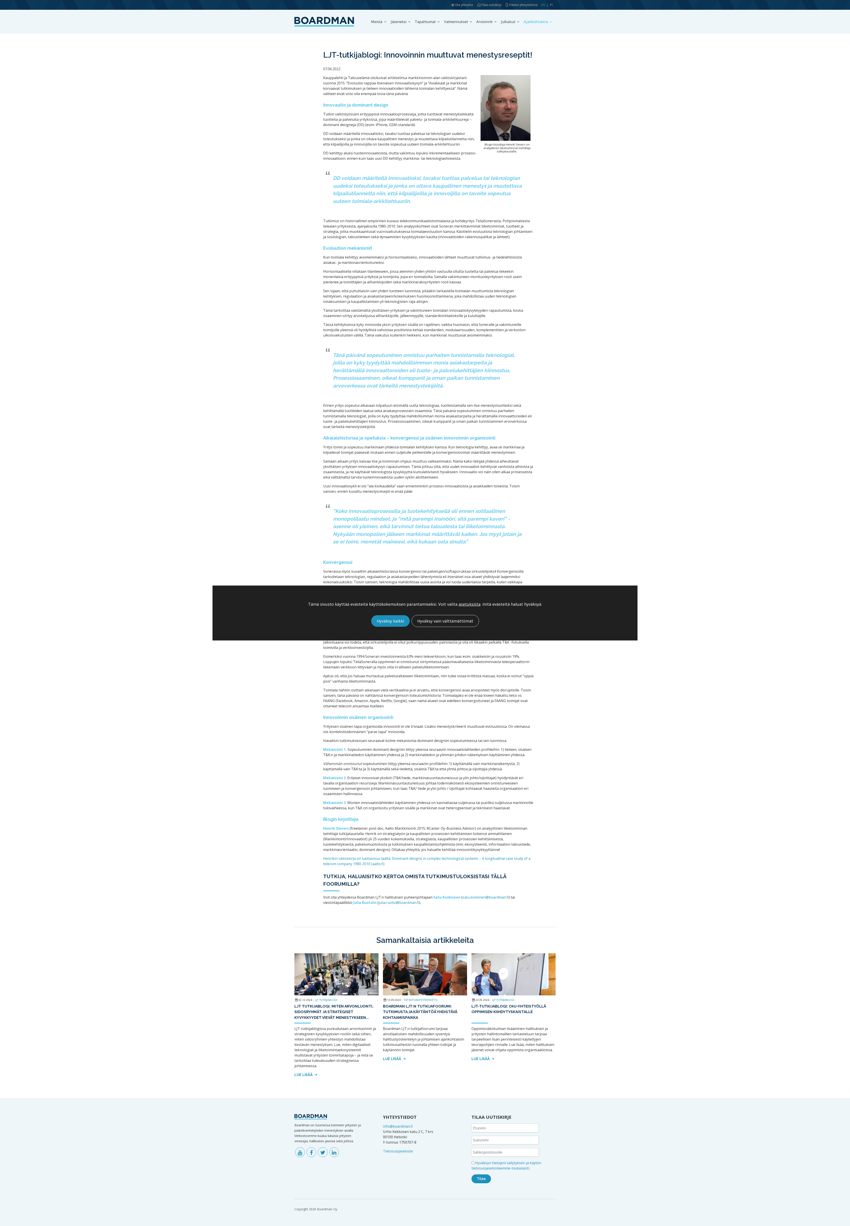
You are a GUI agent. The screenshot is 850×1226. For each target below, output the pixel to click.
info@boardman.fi (398, 1126)
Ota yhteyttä (464, 5)
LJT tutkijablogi (326, 1000)
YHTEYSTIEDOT (400, 1117)
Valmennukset (456, 21)
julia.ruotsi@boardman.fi (399, 902)
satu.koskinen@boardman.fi (485, 897)
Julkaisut (508, 21)
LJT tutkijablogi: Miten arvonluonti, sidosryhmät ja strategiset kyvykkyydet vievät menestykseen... (333, 1012)
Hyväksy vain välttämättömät (445, 621)
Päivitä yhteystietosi (523, 5)
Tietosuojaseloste (398, 1151)
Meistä (376, 21)
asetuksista (470, 604)
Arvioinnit (484, 21)
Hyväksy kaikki (390, 621)
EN (543, 5)
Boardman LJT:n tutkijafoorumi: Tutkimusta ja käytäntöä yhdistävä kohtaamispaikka (420, 1012)
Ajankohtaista (536, 21)
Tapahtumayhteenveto (420, 1000)
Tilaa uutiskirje (491, 5)
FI (551, 5)
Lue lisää (303, 1075)
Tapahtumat (425, 21)
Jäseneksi (398, 21)
